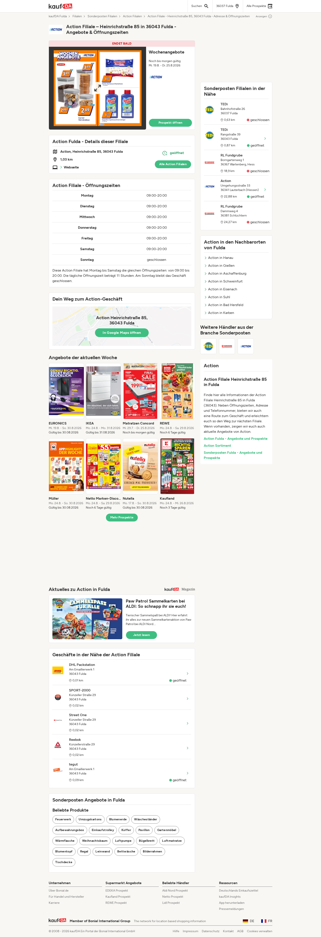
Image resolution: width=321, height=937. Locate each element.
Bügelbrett (147, 841)
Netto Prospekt (172, 897)
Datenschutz (210, 931)
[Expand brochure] (97, 88)
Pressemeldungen (231, 909)
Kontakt (228, 931)
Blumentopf (64, 851)
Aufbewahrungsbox (69, 830)
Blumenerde (118, 819)
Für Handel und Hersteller (66, 897)
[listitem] (66, 399)
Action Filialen (132, 16)
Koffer (126, 830)
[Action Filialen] (246, 346)
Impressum (190, 931)
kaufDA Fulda (58, 16)
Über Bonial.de (59, 890)
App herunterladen (232, 903)
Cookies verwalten (259, 931)
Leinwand (102, 851)
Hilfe (176, 931)
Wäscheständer (145, 819)
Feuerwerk (63, 819)
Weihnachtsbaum (95, 841)
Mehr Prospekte (122, 517)
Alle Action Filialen (173, 164)
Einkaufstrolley (103, 830)
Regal (84, 851)
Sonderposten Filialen (102, 16)
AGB (240, 931)
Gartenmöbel (166, 830)
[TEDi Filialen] (208, 346)
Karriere (54, 903)
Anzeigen (261, 16)
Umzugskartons (90, 819)
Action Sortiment (217, 445)
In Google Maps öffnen (122, 333)
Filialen (77, 16)
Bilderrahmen (152, 851)
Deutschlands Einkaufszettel (238, 890)
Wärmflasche (65, 841)
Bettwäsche (126, 851)
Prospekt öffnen (171, 123)
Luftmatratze (172, 841)
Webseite (71, 167)
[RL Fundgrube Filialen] (227, 346)
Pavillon (144, 830)
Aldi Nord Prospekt (175, 890)
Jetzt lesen (141, 635)
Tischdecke (63, 862)
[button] (122, 85)
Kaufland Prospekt (117, 897)
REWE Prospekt (116, 903)
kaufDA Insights (230, 897)
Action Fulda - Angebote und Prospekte (236, 438)
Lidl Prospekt (171, 903)
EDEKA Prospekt (116, 890)
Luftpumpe (123, 841)
